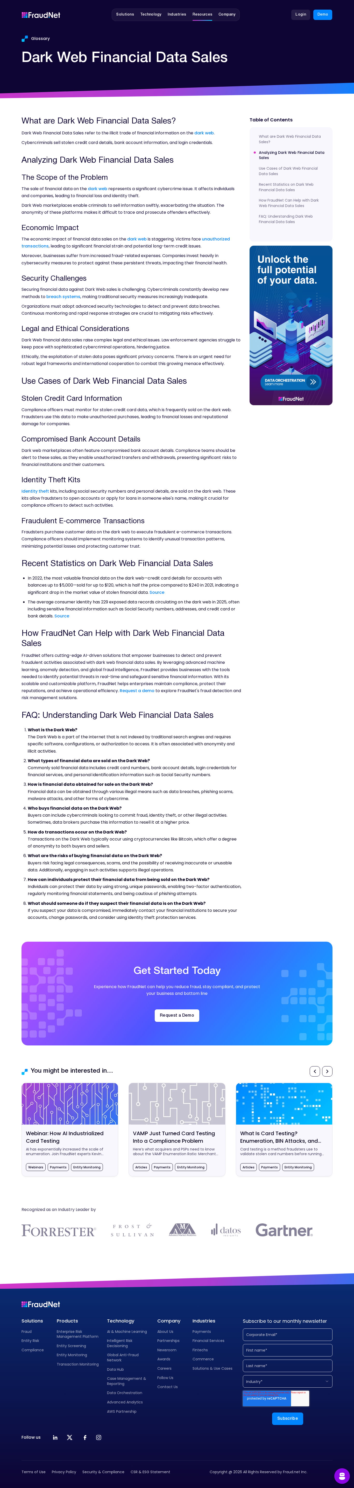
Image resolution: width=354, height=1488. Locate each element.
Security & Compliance (103, 1472)
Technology (120, 1321)
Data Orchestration (124, 1392)
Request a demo (137, 691)
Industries (204, 1321)
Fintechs (200, 1350)
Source (157, 592)
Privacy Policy (64, 1472)
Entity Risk (30, 1340)
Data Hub (115, 1369)
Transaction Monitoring (78, 1364)
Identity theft (35, 491)
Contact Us (167, 1386)
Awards (163, 1359)
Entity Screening (71, 1345)
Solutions (32, 1321)
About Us (165, 1331)
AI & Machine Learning (127, 1331)
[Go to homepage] (41, 14)
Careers (164, 1368)
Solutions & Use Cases (212, 1368)
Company (168, 1321)
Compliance (33, 1350)
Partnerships (168, 1340)
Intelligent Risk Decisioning (119, 1343)
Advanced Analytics (125, 1402)
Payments (202, 1331)
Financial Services (208, 1340)
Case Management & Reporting (126, 1381)
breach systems (63, 297)
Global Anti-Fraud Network (123, 1357)
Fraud (27, 1331)
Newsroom (166, 1350)
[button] (125, 15)
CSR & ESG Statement (150, 1472)
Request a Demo (177, 1015)
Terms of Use (34, 1472)
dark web (204, 133)
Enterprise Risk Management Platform (77, 1334)
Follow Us (165, 1377)
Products (67, 1321)
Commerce (203, 1359)
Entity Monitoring (72, 1355)
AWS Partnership (122, 1411)
